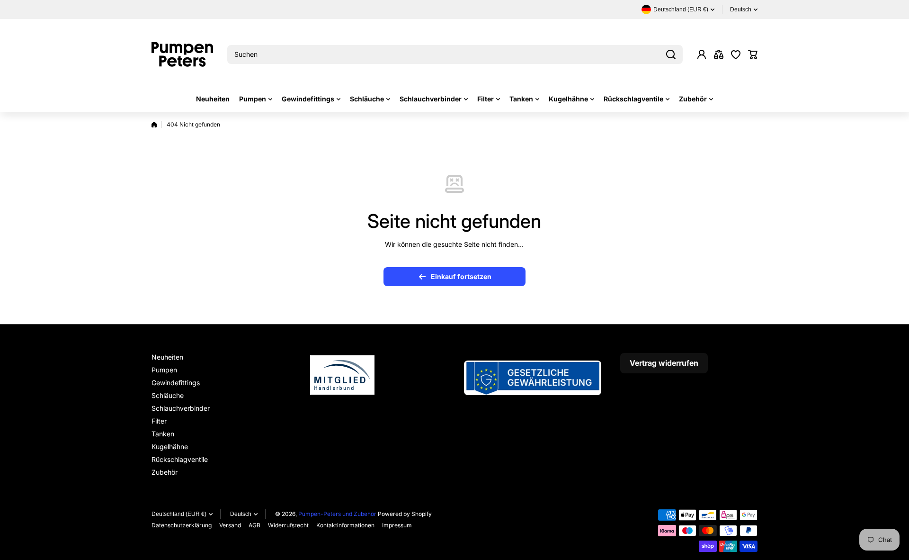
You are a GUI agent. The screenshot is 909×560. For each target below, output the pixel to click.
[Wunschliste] (735, 54)
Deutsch (740, 9)
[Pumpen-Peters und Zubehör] (182, 54)
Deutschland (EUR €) (179, 514)
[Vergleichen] (718, 54)
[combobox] (455, 54)
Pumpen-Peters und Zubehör (337, 513)
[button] (753, 54)
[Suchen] (671, 54)
